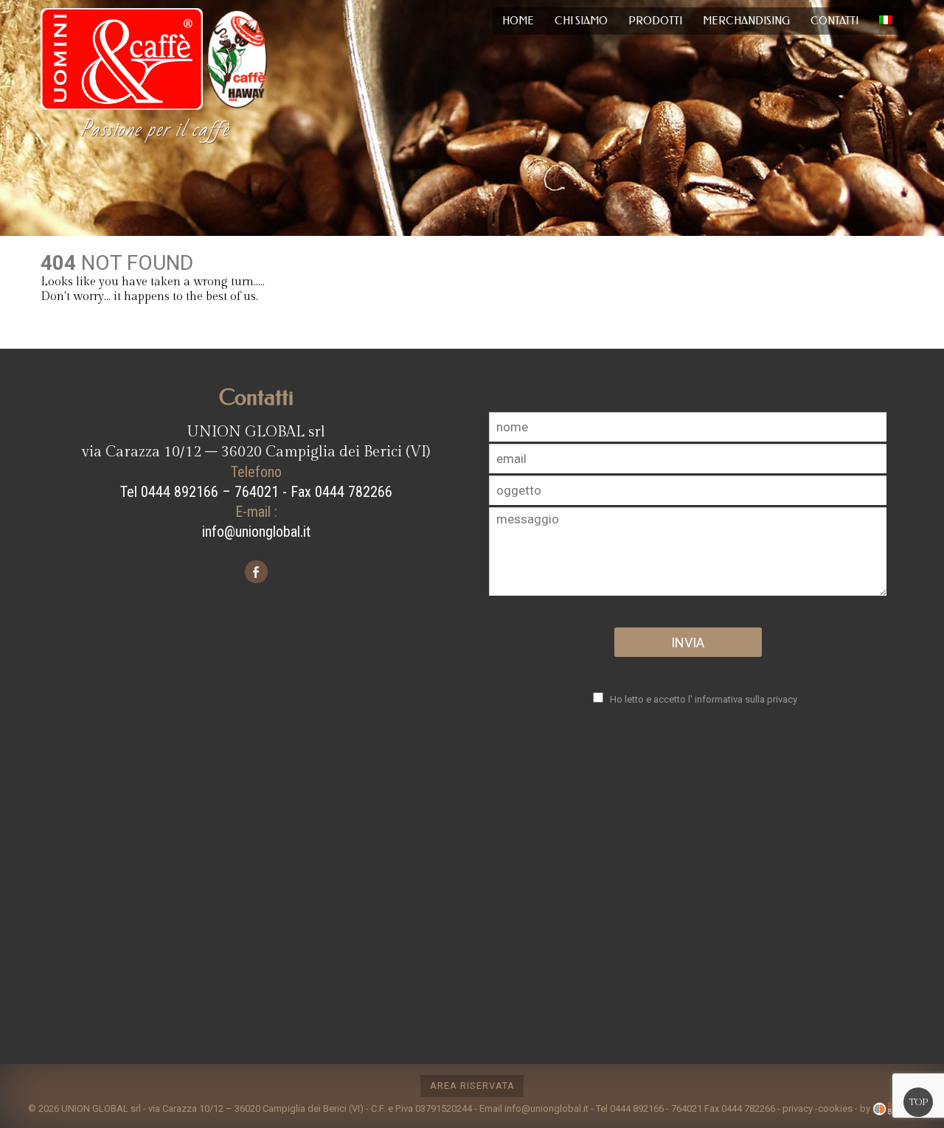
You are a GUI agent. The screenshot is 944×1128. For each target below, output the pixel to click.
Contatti (834, 21)
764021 (686, 1107)
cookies (835, 1107)
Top (918, 1102)
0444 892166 (637, 1107)
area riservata (472, 1085)
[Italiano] (886, 21)
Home (518, 21)
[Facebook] (256, 574)
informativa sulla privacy (746, 699)
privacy (797, 1107)
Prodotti (655, 21)
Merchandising (746, 21)
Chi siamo (581, 21)
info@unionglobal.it (256, 531)
